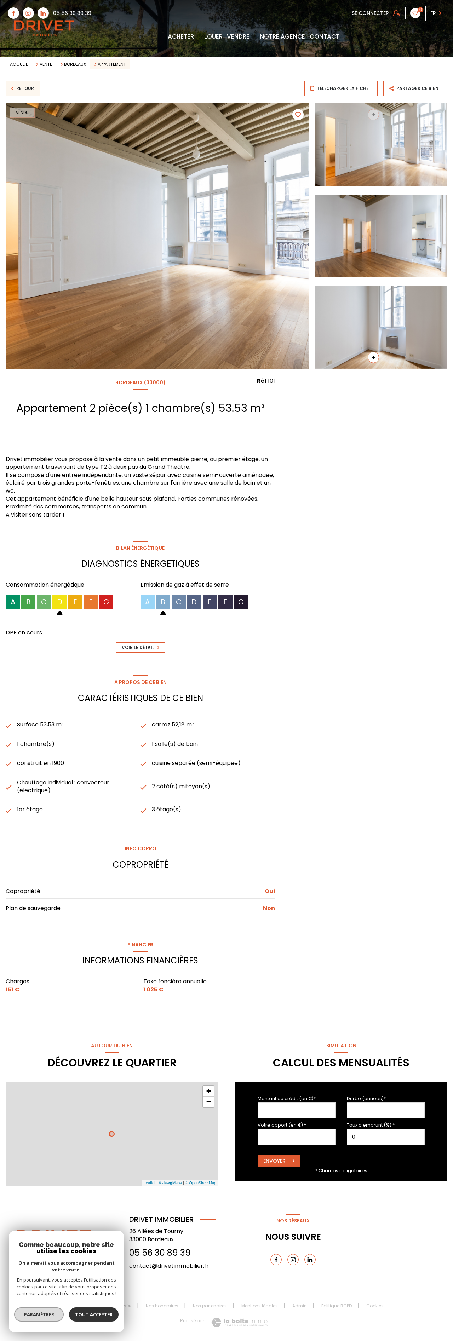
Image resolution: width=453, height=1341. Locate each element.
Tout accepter (94, 1314)
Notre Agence (282, 36)
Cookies (375, 1305)
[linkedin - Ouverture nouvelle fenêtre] (43, 13)
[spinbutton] (386, 1137)
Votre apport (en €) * (282, 1125)
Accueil (19, 64)
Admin (299, 1306)
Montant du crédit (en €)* (287, 1098)
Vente (46, 64)
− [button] (208, 1101)
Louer (213, 36)
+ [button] (208, 1091)
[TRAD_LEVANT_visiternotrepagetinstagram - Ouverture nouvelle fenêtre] (28, 13)
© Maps (170, 1182)
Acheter (181, 36)
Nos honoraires (162, 1306)
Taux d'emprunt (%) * (371, 1125)
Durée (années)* (366, 1098)
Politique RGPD (336, 1306)
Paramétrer (39, 1314)
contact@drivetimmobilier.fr (169, 1266)
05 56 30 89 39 (72, 13)
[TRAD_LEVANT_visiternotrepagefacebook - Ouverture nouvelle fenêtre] (13, 13)
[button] (373, 357)
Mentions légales (259, 1306)
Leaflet (149, 1182)
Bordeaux (75, 64)
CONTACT (324, 36)
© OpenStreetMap (200, 1182)
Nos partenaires (210, 1306)
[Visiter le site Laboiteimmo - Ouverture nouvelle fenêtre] (239, 1322)
